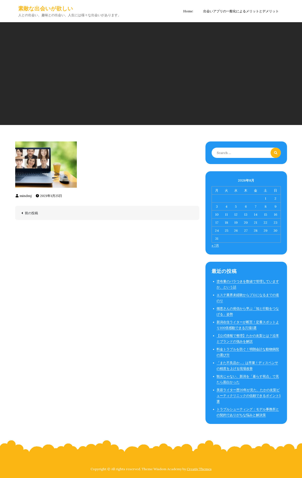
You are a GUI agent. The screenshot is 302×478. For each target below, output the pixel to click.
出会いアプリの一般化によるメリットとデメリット (241, 11)
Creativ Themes (199, 469)
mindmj (26, 196)
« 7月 (215, 245)
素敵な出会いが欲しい (45, 8)
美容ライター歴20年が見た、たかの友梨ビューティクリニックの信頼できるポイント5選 (249, 395)
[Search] (276, 153)
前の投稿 (31, 213)
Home (188, 11)
